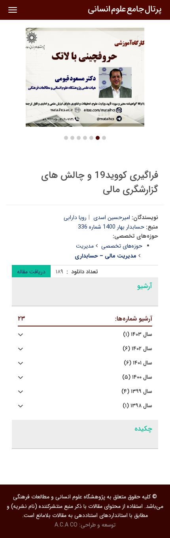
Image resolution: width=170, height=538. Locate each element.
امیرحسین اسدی (111, 217)
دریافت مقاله (31, 271)
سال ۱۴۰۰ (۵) (137, 377)
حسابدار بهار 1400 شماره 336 (111, 227)
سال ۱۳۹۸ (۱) (137, 406)
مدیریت (85, 246)
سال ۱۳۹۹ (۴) (136, 391)
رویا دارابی (75, 217)
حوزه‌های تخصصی (121, 246)
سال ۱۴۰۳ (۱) (137, 334)
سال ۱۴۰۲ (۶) (137, 349)
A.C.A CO (66, 525)
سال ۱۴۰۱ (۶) (138, 363)
